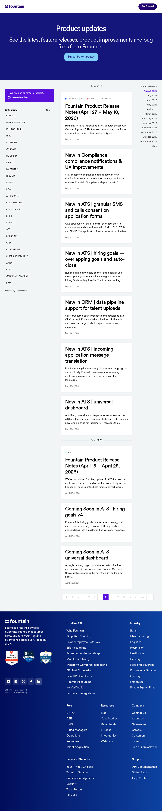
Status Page (139, 772)
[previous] (66, 597)
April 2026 (151, 109)
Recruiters (72, 741)
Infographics (109, 735)
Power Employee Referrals (83, 642)
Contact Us (139, 713)
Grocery (135, 676)
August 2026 (150, 91)
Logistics (135, 642)
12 (130, 596)
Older (154, 146)
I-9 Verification (75, 687)
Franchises (136, 682)
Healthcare (137, 653)
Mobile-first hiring (77, 659)
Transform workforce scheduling (86, 665)
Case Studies (109, 718)
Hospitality (136, 648)
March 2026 (151, 114)
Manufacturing (139, 636)
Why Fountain (75, 630)
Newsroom (139, 724)
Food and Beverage (142, 665)
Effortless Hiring (76, 648)
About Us (138, 718)
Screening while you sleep (83, 653)
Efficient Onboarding (79, 670)
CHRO (70, 713)
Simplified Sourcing (78, 636)
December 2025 (149, 128)
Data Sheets (108, 724)
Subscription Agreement (81, 778)
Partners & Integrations (80, 693)
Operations (73, 735)
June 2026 (151, 100)
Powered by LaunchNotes (16, 291)
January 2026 (150, 123)
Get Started (148, 6)
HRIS (69, 724)
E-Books (106, 730)
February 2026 (149, 118)
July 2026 (152, 96)
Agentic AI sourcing (78, 682)
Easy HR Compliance (79, 676)
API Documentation (144, 767)
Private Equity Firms (142, 687)
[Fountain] (19, 6)
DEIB (69, 718)
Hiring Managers (76, 730)
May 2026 (152, 105)
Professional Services (143, 670)
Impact (136, 741)
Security (71, 784)
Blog (103, 713)
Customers (138, 735)
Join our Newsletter (144, 747)
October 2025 (150, 137)
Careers (137, 730)
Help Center (140, 778)
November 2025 (148, 132)
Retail (133, 630)
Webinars (107, 741)
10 (117, 596)
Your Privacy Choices (79, 767)
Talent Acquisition (77, 747)
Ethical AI (72, 795)
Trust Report (74, 789)
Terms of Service (77, 772)
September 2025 (148, 141)
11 (124, 596)
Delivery (135, 659)
